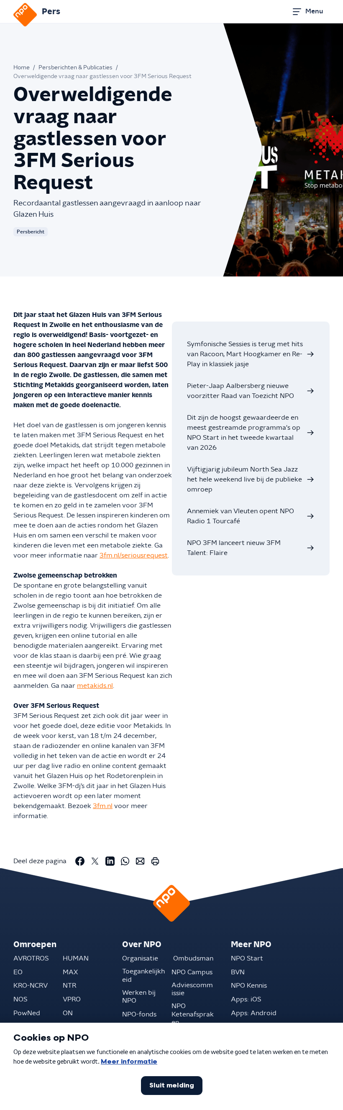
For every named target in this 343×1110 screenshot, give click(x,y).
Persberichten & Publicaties (75, 68)
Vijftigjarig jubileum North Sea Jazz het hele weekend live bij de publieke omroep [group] (244, 479)
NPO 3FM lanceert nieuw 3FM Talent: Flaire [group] (234, 548)
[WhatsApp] (125, 861)
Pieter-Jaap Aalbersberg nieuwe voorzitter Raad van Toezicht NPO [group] (240, 391)
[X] (95, 861)
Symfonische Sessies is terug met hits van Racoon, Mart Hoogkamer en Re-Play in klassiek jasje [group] (245, 354)
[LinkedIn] (110, 861)
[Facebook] (80, 861)
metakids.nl (95, 685)
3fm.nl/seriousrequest (134, 555)
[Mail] (140, 861)
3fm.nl (103, 806)
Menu (314, 11)
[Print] (155, 861)
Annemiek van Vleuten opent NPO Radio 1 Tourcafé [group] (240, 516)
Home (21, 68)
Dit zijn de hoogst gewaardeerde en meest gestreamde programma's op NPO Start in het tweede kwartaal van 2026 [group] (243, 432)
